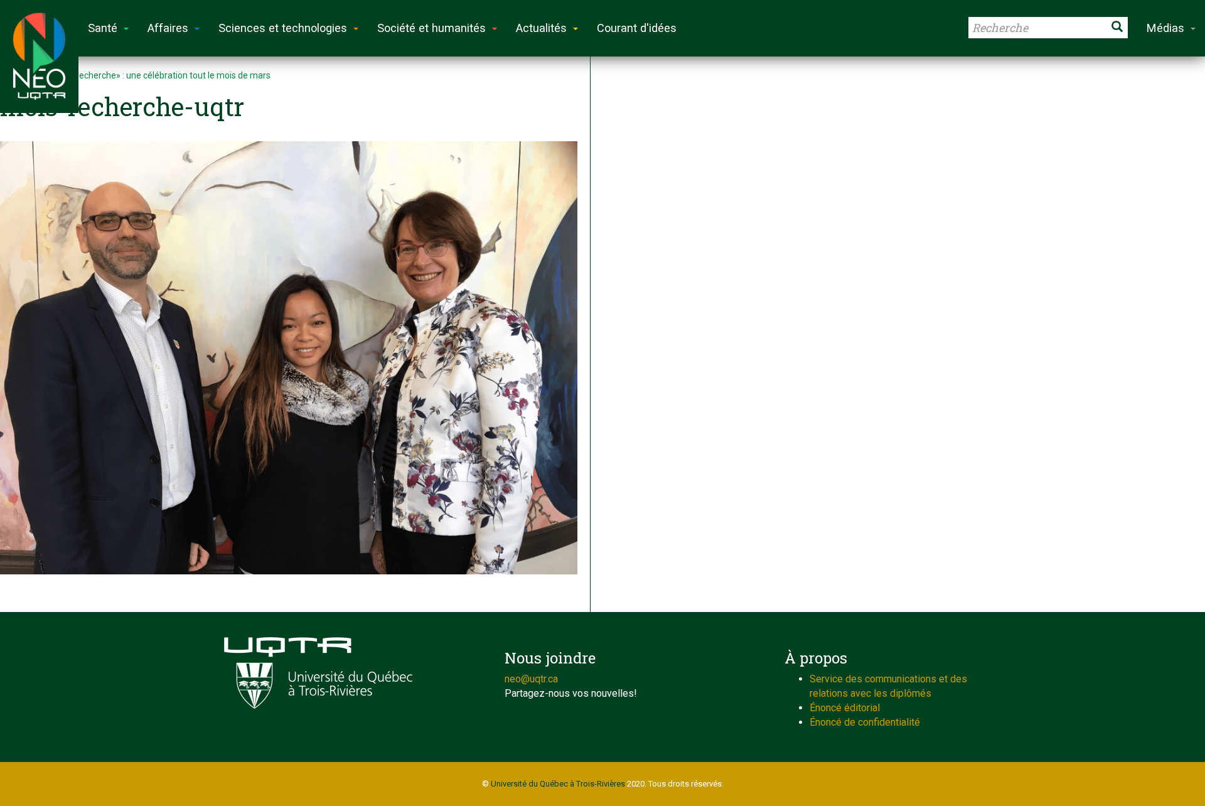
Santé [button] (102, 28)
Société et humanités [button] (431, 28)
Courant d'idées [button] (637, 28)
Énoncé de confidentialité (865, 722)
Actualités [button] (541, 28)
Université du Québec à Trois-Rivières (558, 783)
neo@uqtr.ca (531, 679)
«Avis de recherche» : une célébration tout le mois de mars (155, 75)
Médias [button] (1165, 28)
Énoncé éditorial (845, 708)
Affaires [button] (167, 28)
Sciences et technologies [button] (282, 28)
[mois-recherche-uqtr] (288, 357)
